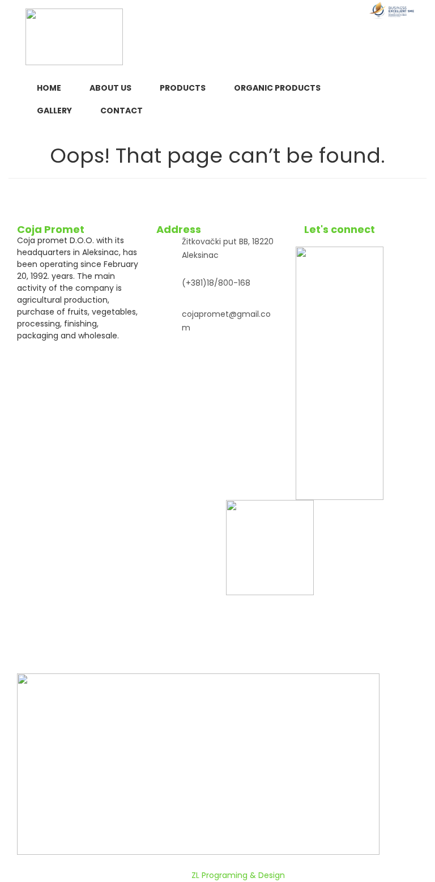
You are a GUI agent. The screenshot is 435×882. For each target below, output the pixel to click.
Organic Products (277, 88)
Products (183, 88)
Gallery (54, 110)
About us (110, 88)
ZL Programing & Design (238, 875)
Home (49, 88)
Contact (121, 110)
